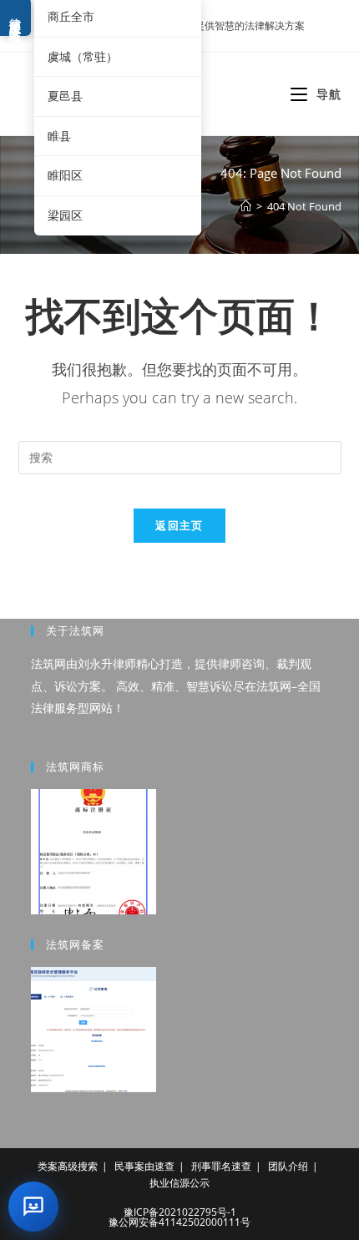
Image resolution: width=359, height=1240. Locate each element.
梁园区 (65, 215)
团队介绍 (288, 1166)
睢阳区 (65, 175)
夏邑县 (65, 96)
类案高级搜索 (68, 1166)
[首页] (245, 206)
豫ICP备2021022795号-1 (180, 1212)
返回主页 (179, 525)
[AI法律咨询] (33, 1207)
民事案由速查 (144, 1166)
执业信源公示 (179, 1183)
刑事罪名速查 (221, 1166)
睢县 (59, 136)
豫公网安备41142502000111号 (179, 1222)
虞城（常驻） (83, 56)
